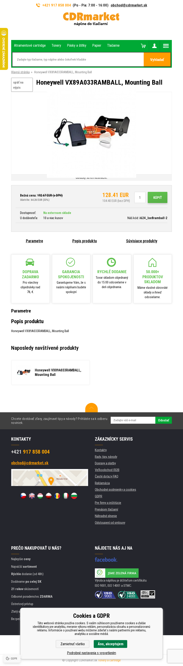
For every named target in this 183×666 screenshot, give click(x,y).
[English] (32, 496)
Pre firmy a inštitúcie (108, 503)
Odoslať (163, 420)
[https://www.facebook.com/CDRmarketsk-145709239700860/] (106, 559)
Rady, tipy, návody (106, 457)
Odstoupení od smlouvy (110, 523)
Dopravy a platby (105, 463)
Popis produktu (84, 241)
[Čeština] (23, 496)
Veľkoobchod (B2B (107, 470)
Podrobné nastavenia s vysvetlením (91, 653)
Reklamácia (102, 483)
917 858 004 (30, 452)
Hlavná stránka (20, 72)
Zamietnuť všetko (72, 644)
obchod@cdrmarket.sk (129, 5)
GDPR (98, 496)
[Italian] (65, 496)
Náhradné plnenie (106, 516)
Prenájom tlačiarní (106, 509)
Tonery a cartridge (109, 660)
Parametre (34, 241)
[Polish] (49, 496)
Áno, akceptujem (110, 644)
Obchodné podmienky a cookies (115, 490)
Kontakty (101, 450)
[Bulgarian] (74, 496)
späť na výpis (18, 85)
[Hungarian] (40, 496)
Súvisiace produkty (141, 241)
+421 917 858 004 (56, 5)
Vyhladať (157, 59)
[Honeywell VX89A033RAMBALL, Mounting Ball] (91, 133)
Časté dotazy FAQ (106, 476)
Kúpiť (157, 198)
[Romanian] (57, 496)
